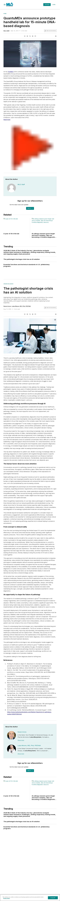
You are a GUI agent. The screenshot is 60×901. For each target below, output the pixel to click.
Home (5, 13)
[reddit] (32, 36)
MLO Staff (6, 30)
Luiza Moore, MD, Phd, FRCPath (21, 306)
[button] (5, 4)
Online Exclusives (8, 283)
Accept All (52, 897)
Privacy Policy (6, 898)
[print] (55, 36)
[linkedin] (27, 36)
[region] (30, 898)
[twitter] (30, 36)
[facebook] (24, 36)
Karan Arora (7, 306)
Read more (7, 119)
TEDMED (11, 71)
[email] (35, 36)
